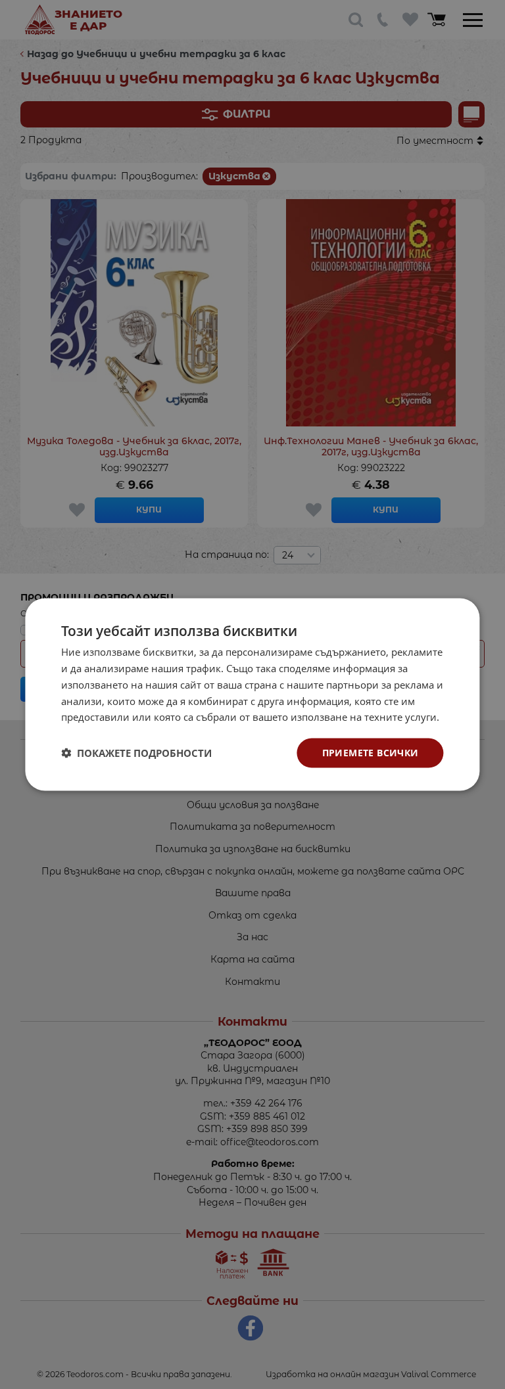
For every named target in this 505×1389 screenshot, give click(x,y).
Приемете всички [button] (370, 752)
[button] (136, 753)
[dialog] (252, 695)
